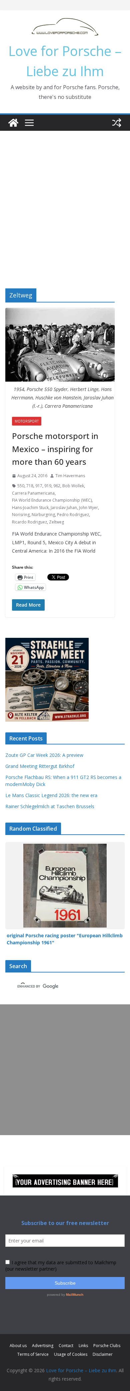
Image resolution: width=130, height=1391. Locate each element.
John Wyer (88, 507)
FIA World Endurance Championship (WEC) (52, 500)
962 (56, 486)
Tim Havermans (70, 476)
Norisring (21, 514)
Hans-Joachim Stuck (30, 507)
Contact (66, 1345)
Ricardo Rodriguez (29, 522)
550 (20, 486)
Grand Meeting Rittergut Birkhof (39, 766)
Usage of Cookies (70, 1354)
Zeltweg (56, 522)
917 (38, 486)
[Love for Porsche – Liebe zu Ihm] (13, 123)
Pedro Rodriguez (73, 514)
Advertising (42, 1345)
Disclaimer (103, 1354)
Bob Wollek (73, 486)
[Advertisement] (65, 199)
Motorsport (27, 421)
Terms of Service (33, 1354)
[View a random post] (117, 123)
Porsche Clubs (106, 1345)
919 (47, 486)
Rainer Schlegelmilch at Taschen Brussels (49, 806)
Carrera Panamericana (33, 493)
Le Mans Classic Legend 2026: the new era (51, 795)
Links (83, 1345)
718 (29, 486)
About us (18, 1345)
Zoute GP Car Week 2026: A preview (44, 755)
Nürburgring (43, 514)
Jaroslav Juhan (64, 507)
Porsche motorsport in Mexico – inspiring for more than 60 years (55, 448)
